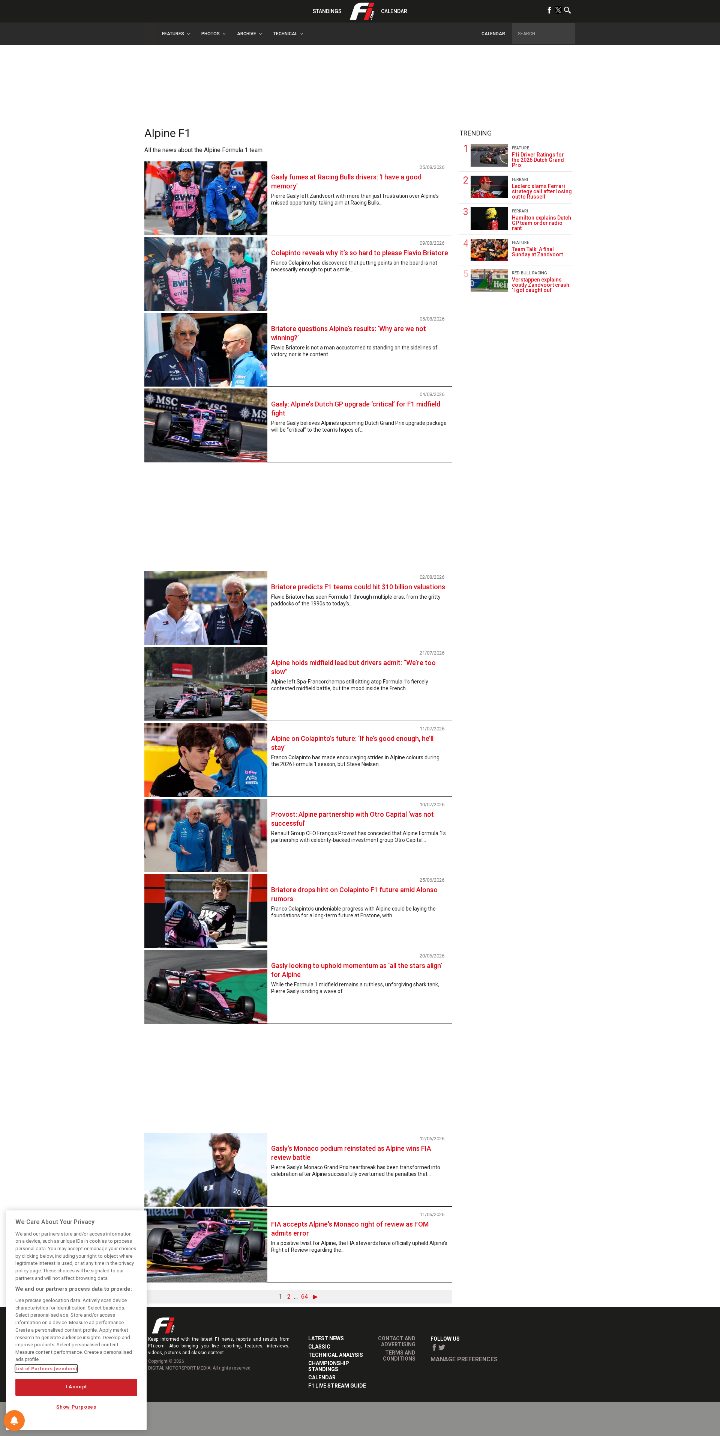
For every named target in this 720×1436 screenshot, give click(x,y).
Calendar (394, 11)
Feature (520, 148)
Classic (319, 1347)
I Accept (76, 1387)
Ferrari (520, 179)
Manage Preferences (464, 1359)
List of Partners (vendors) (46, 1368)
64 (304, 1296)
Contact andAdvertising (397, 1341)
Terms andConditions (399, 1356)
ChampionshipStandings (328, 1366)
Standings (327, 11)
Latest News (326, 1338)
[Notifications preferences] (14, 1420)
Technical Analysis (335, 1355)
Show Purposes (76, 1407)
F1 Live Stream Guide (337, 1386)
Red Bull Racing (529, 273)
